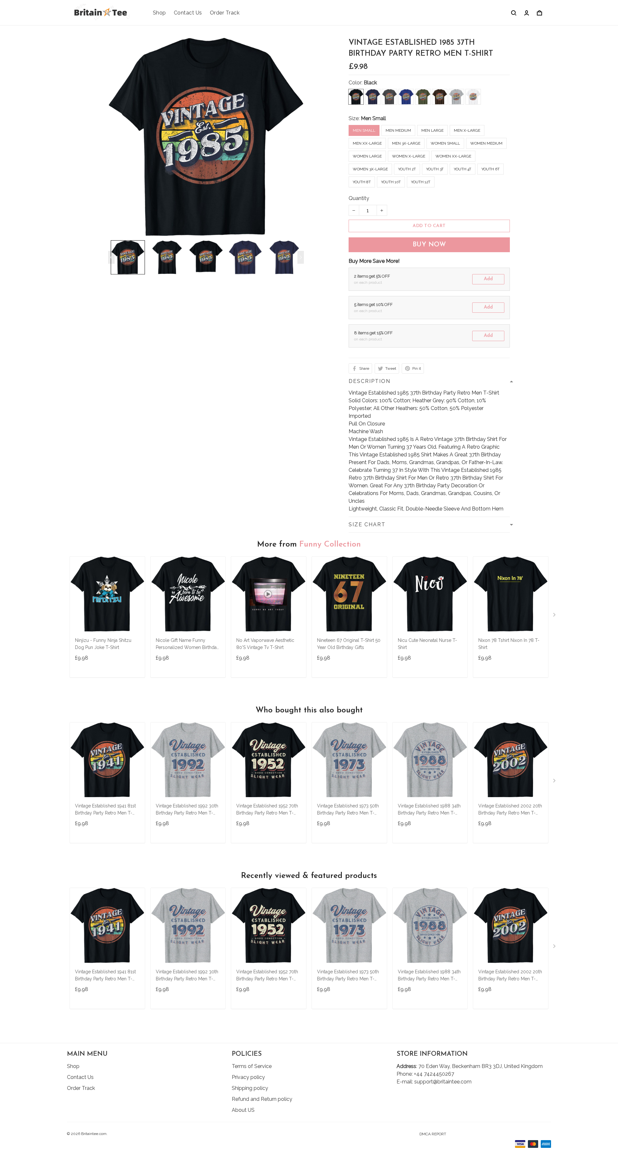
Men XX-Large (367, 143)
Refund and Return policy (262, 1099)
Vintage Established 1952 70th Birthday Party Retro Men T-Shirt (267, 810)
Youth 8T (362, 182)
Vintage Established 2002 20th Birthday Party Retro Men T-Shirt (510, 810)
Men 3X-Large (406, 143)
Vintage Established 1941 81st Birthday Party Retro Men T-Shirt (105, 810)
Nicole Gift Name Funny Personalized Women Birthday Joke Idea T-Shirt (187, 645)
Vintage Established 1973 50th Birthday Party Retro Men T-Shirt (348, 810)
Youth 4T (462, 169)
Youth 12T (420, 182)
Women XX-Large (453, 156)
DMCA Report (432, 1134)
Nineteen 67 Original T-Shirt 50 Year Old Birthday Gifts (348, 644)
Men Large (432, 130)
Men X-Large (467, 130)
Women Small (445, 143)
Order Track (225, 13)
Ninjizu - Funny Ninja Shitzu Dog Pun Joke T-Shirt (103, 644)
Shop (159, 13)
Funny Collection (330, 544)
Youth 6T (491, 169)
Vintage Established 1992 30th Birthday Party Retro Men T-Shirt (187, 810)
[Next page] (300, 257)
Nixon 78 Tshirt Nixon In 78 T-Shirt (508, 644)
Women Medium (486, 143)
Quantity (359, 198)
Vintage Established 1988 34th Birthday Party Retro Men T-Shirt (429, 810)
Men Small (373, 118)
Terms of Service (252, 1066)
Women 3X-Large (370, 169)
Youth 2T (407, 169)
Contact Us (188, 13)
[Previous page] (111, 257)
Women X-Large (408, 156)
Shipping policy (250, 1088)
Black (370, 83)
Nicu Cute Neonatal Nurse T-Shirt (427, 644)
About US (243, 1110)
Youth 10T (391, 182)
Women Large (367, 156)
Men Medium (398, 130)
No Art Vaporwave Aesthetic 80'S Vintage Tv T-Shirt (265, 644)
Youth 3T (435, 169)
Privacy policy (248, 1077)
